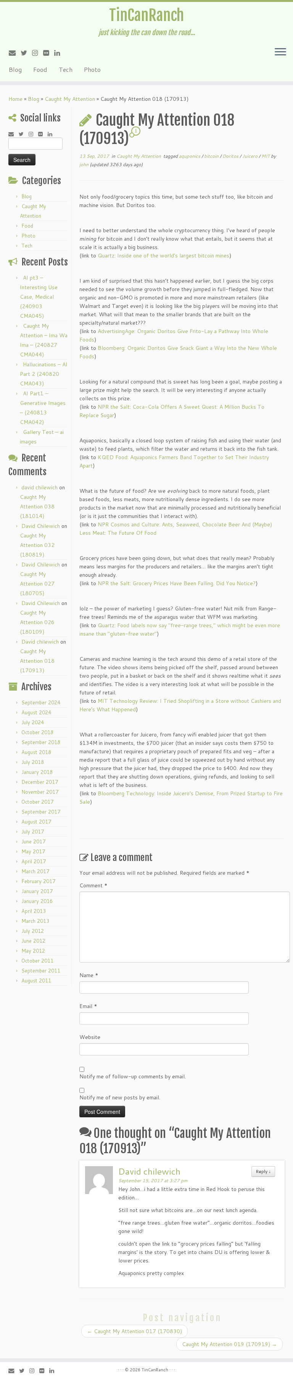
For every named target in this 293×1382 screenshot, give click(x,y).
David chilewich (40, 642)
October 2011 (37, 960)
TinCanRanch (146, 15)
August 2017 (36, 821)
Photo (92, 69)
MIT (266, 156)
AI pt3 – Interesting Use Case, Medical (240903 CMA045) (39, 297)
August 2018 (36, 752)
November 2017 (39, 791)
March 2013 (35, 921)
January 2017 (37, 891)
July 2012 (32, 930)
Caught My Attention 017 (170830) (134, 1331)
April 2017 (33, 861)
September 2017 (40, 811)
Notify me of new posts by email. (119, 1097)
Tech (65, 69)
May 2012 (33, 950)
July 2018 (32, 762)
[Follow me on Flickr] (48, 53)
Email (88, 1006)
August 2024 (36, 712)
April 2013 (33, 911)
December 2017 (39, 781)
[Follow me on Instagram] (37, 53)
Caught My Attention (70, 99)
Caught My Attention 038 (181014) (37, 506)
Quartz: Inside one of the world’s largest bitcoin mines (163, 255)
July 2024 (32, 722)
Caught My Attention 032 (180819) (37, 545)
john (84, 164)
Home (15, 99)
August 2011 (36, 980)
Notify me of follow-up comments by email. (132, 1076)
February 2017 (38, 881)
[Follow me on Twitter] (26, 53)
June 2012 (33, 940)
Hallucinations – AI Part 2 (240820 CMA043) (44, 374)
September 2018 (40, 742)
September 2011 (40, 970)
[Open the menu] (280, 52)
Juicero (250, 156)
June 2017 (33, 841)
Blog (15, 69)
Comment (93, 885)
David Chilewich (40, 526)
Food (40, 69)
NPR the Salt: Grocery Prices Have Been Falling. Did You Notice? (177, 583)
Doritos (231, 156)
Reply (263, 1171)
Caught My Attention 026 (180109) (37, 622)
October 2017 (37, 801)
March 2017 (35, 871)
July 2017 (32, 831)
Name (88, 975)
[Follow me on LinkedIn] (59, 53)
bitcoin (212, 156)
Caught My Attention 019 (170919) (229, 1344)
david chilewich (39, 487)
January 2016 (37, 901)
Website (89, 1037)
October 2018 (37, 732)
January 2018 (37, 772)
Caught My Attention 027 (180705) (37, 583)
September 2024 (40, 702)
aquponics (190, 156)
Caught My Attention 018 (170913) (37, 660)
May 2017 (33, 851)
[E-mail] (15, 53)
